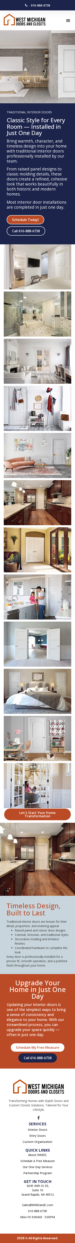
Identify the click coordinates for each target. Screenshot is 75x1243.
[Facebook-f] (38, 1118)
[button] (68, 20)
